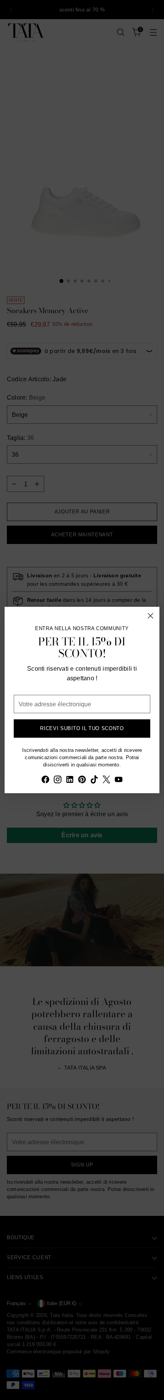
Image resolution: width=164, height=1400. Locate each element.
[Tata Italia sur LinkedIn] (69, 780)
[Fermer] (150, 616)
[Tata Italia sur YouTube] (118, 780)
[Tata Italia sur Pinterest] (82, 780)
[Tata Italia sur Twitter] (106, 780)
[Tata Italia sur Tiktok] (94, 780)
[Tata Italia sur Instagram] (57, 780)
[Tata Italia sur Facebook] (45, 780)
